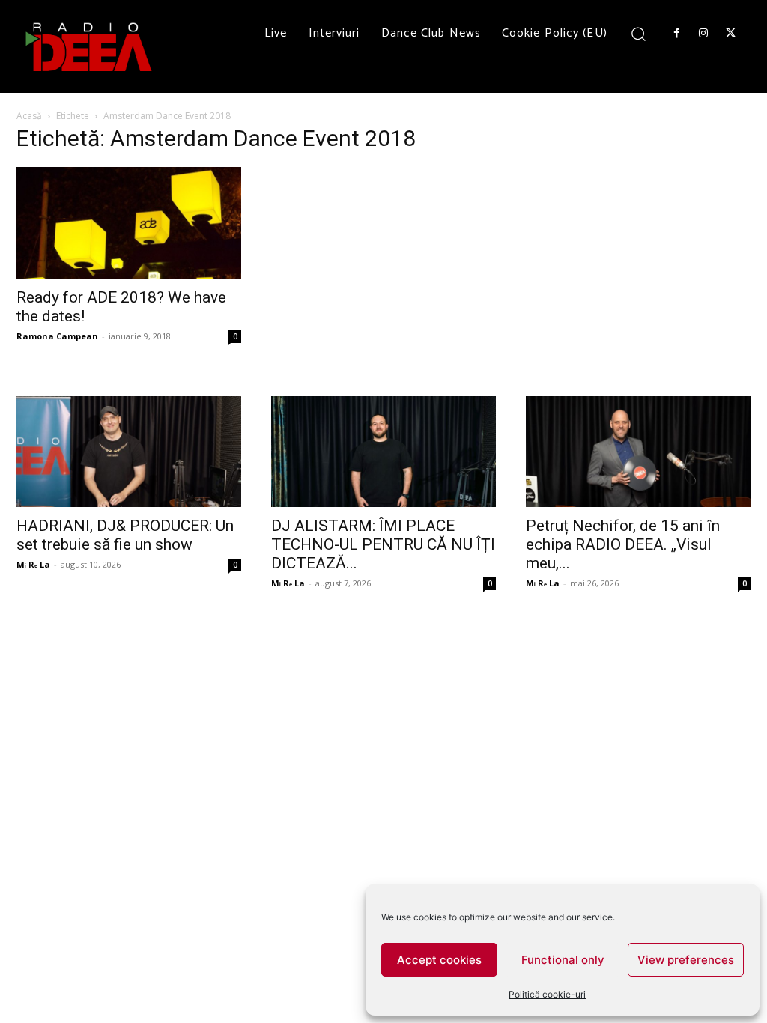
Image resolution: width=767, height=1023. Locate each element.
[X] (731, 33)
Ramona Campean (57, 335)
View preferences (685, 960)
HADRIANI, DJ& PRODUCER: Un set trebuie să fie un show (125, 535)
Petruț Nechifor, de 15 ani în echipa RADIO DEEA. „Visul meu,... (623, 544)
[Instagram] (703, 33)
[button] (638, 33)
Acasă (29, 115)
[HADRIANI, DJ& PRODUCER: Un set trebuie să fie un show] (128, 451)
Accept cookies (439, 960)
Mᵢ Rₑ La (33, 564)
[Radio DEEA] (90, 46)
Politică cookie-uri (547, 994)
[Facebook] (676, 33)
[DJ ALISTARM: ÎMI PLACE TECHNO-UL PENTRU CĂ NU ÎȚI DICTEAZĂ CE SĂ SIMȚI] (383, 451)
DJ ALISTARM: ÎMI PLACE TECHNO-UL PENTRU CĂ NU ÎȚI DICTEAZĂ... (383, 544)
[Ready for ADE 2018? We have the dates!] (128, 222)
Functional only (562, 960)
